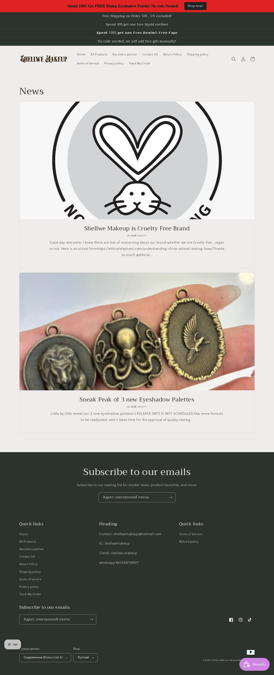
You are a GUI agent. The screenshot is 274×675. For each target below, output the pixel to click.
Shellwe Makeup (219, 660)
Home (23, 534)
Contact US (27, 556)
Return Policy (28, 564)
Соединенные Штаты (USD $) (43, 657)
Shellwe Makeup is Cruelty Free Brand (137, 228)
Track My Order (30, 594)
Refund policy (188, 541)
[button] (233, 59)
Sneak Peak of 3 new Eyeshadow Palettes (137, 399)
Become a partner (31, 549)
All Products (27, 541)
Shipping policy (30, 572)
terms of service (30, 579)
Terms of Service (190, 534)
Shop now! (195, 6)
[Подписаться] (170, 497)
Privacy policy (29, 587)
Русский (83, 657)
